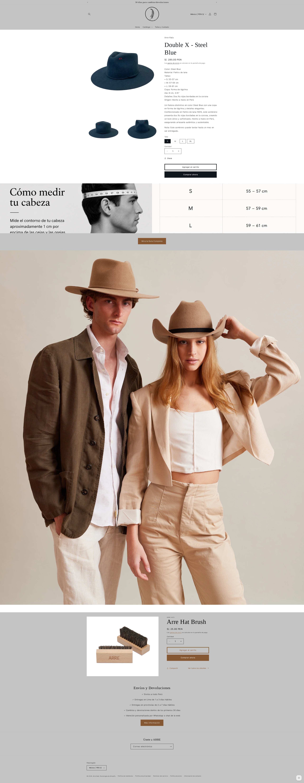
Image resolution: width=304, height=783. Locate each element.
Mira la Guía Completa (152, 241)
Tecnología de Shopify (108, 776)
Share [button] (169, 158)
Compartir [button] (174, 668)
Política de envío (176, 776)
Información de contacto (192, 776)
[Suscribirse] (170, 746)
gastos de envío (173, 63)
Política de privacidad (143, 776)
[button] (89, 14)
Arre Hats (96, 776)
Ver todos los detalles (197, 668)
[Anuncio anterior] (87, 2)
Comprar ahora (190, 174)
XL (191, 141)
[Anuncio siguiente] (216, 2)
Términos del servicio (160, 776)
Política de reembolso (125, 776)
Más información (152, 723)
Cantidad (167, 146)
